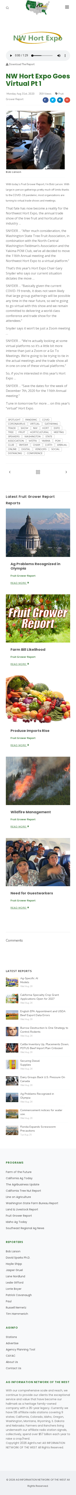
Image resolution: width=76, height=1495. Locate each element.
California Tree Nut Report (23, 1191)
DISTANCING (15, 453)
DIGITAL (25, 449)
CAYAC (10, 1356)
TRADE (12, 428)
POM (57, 440)
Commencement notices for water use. (41, 1112)
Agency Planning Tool (20, 1349)
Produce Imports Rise (30, 730)
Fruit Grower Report (19, 1216)
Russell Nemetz (16, 1307)
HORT (45, 428)
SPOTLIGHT (14, 419)
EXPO (57, 428)
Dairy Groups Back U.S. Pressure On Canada (42, 1079)
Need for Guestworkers (32, 893)
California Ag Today (19, 1178)
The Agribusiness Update (22, 1184)
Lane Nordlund (15, 1276)
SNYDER (23, 445)
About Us (12, 1362)
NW (35, 428)
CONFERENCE (34, 453)
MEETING (59, 432)
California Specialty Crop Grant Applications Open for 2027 (39, 997)
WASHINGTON (32, 436)
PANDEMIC (31, 419)
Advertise (12, 1343)
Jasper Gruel (14, 1270)
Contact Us (13, 1368)
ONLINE (12, 449)
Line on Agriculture (18, 1197)
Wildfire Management (31, 812)
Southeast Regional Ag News (25, 1228)
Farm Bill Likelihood (28, 649)
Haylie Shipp (14, 1264)
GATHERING (51, 423)
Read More (19, 583)
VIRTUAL (35, 423)
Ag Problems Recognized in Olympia (35, 566)
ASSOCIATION (16, 440)
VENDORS (40, 449)
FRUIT (22, 432)
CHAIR (36, 445)
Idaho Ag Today (16, 1222)
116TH (48, 445)
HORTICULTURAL (39, 432)
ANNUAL (62, 445)
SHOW (24, 428)
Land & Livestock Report (22, 1209)
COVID (45, 419)
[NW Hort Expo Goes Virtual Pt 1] (38, 34)
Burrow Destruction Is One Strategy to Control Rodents (44, 1030)
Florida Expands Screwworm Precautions (38, 1129)
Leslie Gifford (14, 1283)
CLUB (11, 445)
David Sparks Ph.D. (18, 1258)
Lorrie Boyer (13, 1289)
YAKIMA (46, 440)
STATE (48, 436)
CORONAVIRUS (16, 423)
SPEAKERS (13, 436)
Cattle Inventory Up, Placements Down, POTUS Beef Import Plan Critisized (44, 1046)
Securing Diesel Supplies (30, 1063)
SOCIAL (55, 449)
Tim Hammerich (17, 1314)
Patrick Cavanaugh (19, 1295)
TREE (11, 432)
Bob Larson (13, 172)
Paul (8, 1301)
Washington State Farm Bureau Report (32, 1203)
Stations (11, 1337)
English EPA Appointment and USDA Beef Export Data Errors (42, 1013)
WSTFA (33, 440)
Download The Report (21, 64)
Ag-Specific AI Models (29, 980)
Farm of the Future (19, 1172)
